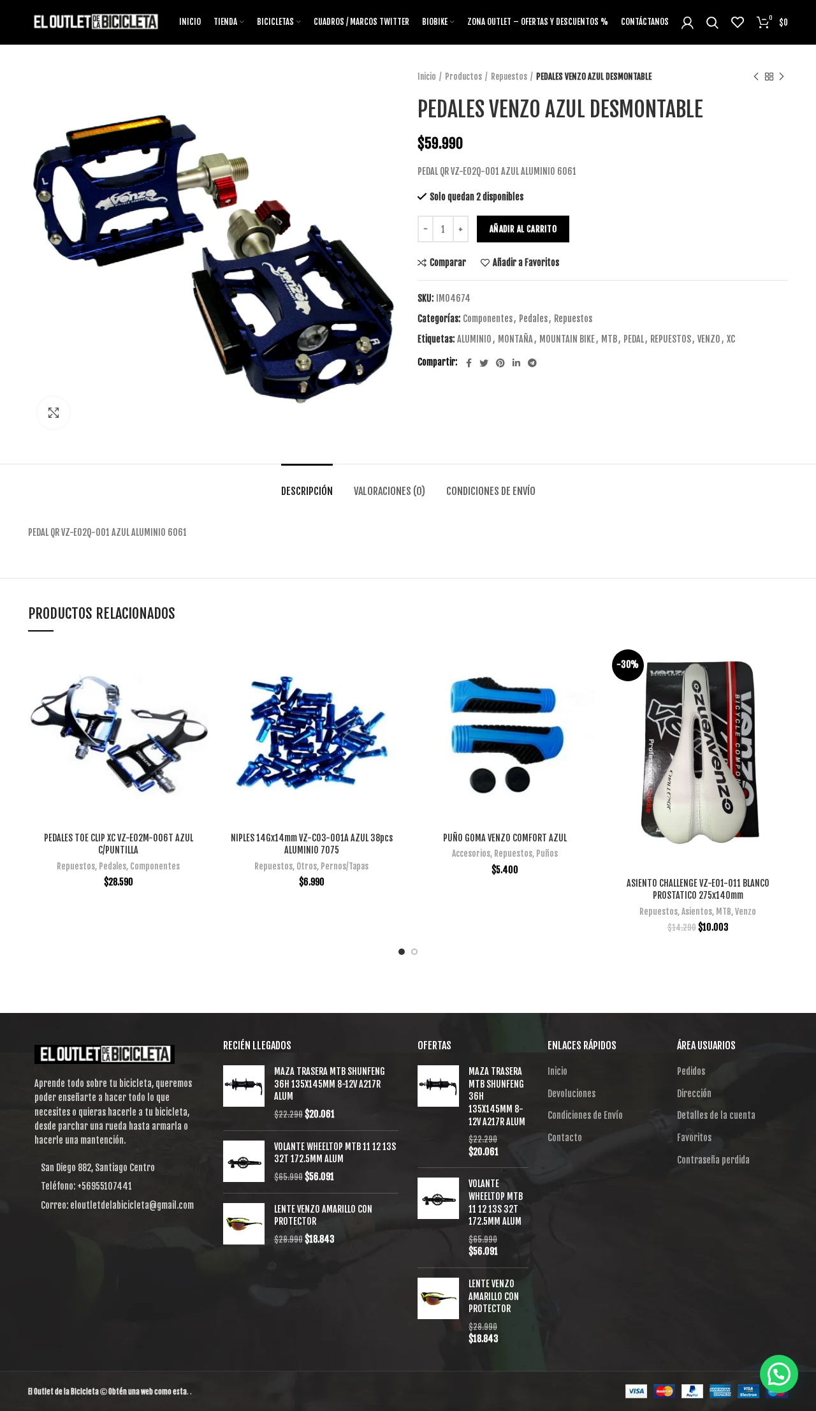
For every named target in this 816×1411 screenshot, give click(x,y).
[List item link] (116, 1186)
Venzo (745, 911)
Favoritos (694, 1137)
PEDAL (633, 339)
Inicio (427, 76)
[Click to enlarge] (53, 413)
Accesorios (471, 853)
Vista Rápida (199, 694)
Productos (463, 76)
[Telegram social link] (532, 363)
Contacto (565, 1137)
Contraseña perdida (713, 1160)
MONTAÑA (515, 339)
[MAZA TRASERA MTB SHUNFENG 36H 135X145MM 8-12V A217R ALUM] (244, 1092)
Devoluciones (571, 1093)
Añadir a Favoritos (526, 262)
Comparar (448, 262)
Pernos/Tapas (344, 866)
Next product (781, 76)
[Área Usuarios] (687, 22)
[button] (779, 1374)
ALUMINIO (474, 339)
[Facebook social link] (469, 363)
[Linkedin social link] (516, 363)
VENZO (708, 339)
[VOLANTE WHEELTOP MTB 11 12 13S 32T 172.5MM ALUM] (244, 1162)
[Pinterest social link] (500, 363)
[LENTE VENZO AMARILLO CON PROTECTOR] (244, 1224)
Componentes (488, 319)
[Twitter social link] (484, 363)
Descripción (307, 491)
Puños (547, 853)
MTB (609, 339)
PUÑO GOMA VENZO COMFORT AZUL (505, 837)
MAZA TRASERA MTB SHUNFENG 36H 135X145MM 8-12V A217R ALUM (329, 1084)
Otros (306, 866)
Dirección (694, 1093)
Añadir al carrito (523, 229)
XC (731, 339)
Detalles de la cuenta (716, 1115)
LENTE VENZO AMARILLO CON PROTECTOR (323, 1215)
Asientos (696, 911)
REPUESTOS (670, 339)
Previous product (756, 76)
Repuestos (509, 76)
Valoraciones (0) (389, 491)
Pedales (533, 319)
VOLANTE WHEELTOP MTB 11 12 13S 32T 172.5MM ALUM (335, 1153)
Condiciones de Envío (491, 491)
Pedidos (691, 1071)
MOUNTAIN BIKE (567, 339)
